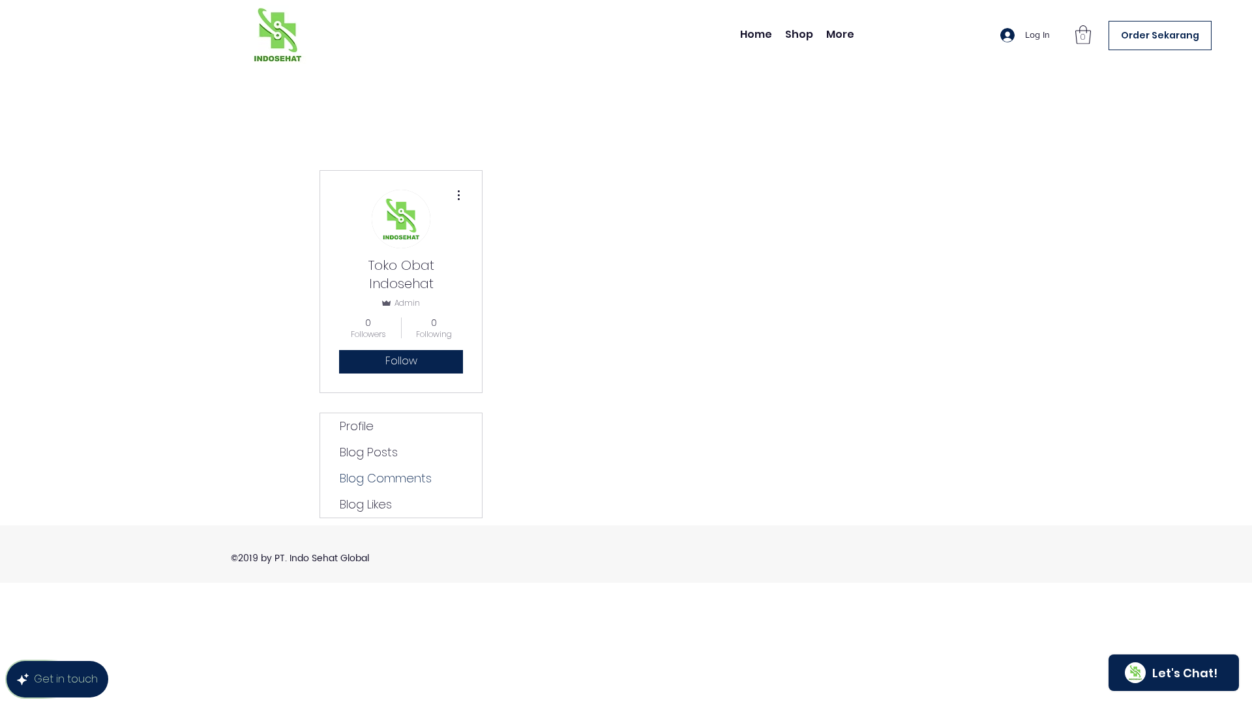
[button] (1083, 34)
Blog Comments (386, 478)
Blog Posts (369, 452)
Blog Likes (366, 504)
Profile (357, 426)
